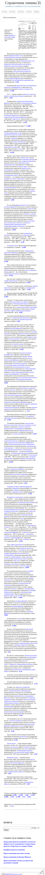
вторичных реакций (28, 159)
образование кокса (23, 163)
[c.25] (16, 740)
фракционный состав (16, 56)
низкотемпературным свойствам (14, 509)
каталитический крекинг (12, 407)
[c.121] (21, 541)
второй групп (28, 747)
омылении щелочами (19, 559)
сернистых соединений (11, 701)
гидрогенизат (16, 119)
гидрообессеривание (30, 404)
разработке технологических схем (14, 64)
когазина (20, 553)
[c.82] (27, 795)
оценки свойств (27, 356)
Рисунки (12, 11)
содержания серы (17, 492)
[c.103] (12, 91)
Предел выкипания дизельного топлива (17, 853)
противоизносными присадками (27, 307)
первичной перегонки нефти (13, 66)
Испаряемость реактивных (15, 497)
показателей (17, 434)
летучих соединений (17, 179)
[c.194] (21, 349)
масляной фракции (16, 328)
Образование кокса (10, 165)
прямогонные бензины (28, 458)
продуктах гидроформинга (12, 87)
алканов (13, 589)
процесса (28, 64)
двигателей (33, 643)
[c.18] (17, 82)
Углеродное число (12, 246)
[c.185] (14, 626)
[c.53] (12, 731)
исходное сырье (24, 158)
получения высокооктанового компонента (21, 444)
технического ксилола (16, 425)
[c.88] (6, 383)
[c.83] (6, 615)
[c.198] (18, 797)
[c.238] (6, 797)
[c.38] (12, 200)
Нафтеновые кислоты (17, 726)
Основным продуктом (11, 115)
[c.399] (27, 567)
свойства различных (30, 655)
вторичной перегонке (11, 441)
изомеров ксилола (30, 425)
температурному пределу (12, 274)
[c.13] (31, 678)
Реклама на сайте (17, 874)
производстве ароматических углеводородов (18, 450)
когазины (22, 550)
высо (26, 749)
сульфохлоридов (16, 557)
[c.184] (14, 230)
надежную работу (24, 643)
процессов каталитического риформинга (20, 443)
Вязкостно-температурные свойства (21, 664)
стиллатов (16, 752)
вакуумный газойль (11, 147)
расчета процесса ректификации (19, 373)
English (36, 11)
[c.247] (35, 434)
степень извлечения (29, 699)
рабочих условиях (30, 214)
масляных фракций (10, 207)
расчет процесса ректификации (18, 359)
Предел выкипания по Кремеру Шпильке (17, 857)
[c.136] (6, 297)
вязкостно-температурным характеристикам (17, 223)
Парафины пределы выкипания (14, 850)
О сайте (29, 11)
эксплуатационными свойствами (14, 365)
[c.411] (11, 275)
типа (22, 518)
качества (30, 209)
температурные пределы (16, 96)
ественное (25, 532)
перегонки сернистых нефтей (18, 302)
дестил (33, 759)
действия (7, 270)
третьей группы (25, 752)
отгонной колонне (17, 344)
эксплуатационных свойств (21, 367)
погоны (20, 149)
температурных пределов (12, 703)
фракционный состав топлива (13, 596)
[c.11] (20, 671)
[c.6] (9, 652)
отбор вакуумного (14, 339)
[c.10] (22, 242)
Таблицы (21, 11)
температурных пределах (16, 772)
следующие (14, 138)
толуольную (33, 455)
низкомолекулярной (10, 187)
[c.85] (20, 312)
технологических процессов (22, 71)
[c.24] (25, 483)
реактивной (29, 629)
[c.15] (36, 684)
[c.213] (9, 420)
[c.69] (12, 797)
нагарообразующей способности (14, 226)
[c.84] (11, 98)
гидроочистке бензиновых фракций (15, 117)
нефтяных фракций (15, 78)
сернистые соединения (22, 687)
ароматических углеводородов (26, 85)
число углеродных (30, 270)
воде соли (17, 560)
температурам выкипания (24, 379)
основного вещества (24, 427)
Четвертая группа (12, 757)
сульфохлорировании (10, 281)
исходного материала (24, 89)
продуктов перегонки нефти (9, 36)
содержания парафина (17, 469)
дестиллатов (23, 736)
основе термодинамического (20, 372)
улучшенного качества (15, 223)
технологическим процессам (13, 395)
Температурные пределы (21, 304)
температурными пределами (13, 57)
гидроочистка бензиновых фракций (15, 402)
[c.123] (24, 247)
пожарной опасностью (11, 511)
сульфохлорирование (10, 553)
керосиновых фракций (17, 763)
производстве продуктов (27, 388)
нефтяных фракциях (25, 487)
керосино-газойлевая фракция (13, 538)
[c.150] (6, 261)
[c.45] (25, 122)
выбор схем (26, 70)
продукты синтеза (25, 548)
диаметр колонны (24, 333)
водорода (7, 179)
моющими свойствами (11, 564)
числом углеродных (16, 721)
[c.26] (35, 754)
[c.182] (21, 795)
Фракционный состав (28, 61)
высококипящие (9, 706)
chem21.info (8, 874)
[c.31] (28, 784)
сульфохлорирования (16, 545)
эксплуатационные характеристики (23, 80)
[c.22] (29, 797)
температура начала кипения (26, 502)
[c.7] (23, 797)
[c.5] (28, 411)
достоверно (29, 571)
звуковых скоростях (21, 645)
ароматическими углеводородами (20, 691)
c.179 (11, 806)
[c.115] (20, 597)
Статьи (4, 11)
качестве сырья (24, 566)
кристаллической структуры (18, 474)
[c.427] (28, 282)
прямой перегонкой (26, 319)
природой (16, 488)
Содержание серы (12, 487)
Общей (16, 490)
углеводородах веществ (11, 175)
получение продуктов (20, 363)
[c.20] (30, 494)
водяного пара (32, 337)
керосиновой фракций (11, 532)
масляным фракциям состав (12, 133)
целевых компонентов (19, 142)
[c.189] (11, 462)
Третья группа (11, 743)
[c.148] (12, 152)
